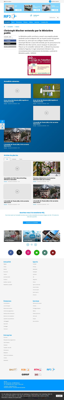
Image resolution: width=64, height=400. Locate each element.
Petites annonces (36, 313)
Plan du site (20, 384)
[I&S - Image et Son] (38, 374)
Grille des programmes (8, 310)
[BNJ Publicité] (13, 369)
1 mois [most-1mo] (20, 159)
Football (34, 264)
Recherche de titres (8, 308)
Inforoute (35, 316)
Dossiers (5, 279)
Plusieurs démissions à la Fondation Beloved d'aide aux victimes (44, 178)
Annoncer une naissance (9, 316)
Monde (5, 269)
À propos (5, 337)
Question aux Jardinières (9, 318)
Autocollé (6, 323)
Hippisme (35, 279)
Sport (13, 22)
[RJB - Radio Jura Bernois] (25, 369)
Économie (6, 271)
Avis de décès (36, 321)
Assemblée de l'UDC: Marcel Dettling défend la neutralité (15, 178)
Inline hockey (35, 287)
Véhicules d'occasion (37, 303)
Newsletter (6, 360)
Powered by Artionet (8, 387)
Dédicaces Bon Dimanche (9, 313)
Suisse (17, 26)
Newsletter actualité (8, 284)
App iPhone (45, 252)
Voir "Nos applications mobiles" (36, 236)
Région (5, 264)
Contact (5, 357)
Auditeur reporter (7, 282)
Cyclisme (35, 274)
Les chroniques (7, 305)
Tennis (34, 282)
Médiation (6, 352)
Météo (34, 310)
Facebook (11, 252)
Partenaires (6, 350)
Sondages (6, 326)
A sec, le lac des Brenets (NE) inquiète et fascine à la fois (16, 101)
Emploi (34, 318)
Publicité (5, 345)
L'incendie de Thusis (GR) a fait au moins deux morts (45, 123)
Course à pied (36, 289)
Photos (25, 22)
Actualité (7, 22)
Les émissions (6, 303)
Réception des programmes (9, 339)
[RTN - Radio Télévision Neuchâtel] (38, 369)
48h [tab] (7, 159)
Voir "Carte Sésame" (17, 236)
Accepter (59, 396)
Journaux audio (7, 276)
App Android (53, 252)
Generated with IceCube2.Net (19, 387)
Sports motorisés (36, 284)
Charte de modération (8, 355)
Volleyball (35, 271)
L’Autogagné (6, 321)
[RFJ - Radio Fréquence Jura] (51, 369)
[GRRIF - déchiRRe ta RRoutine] (25, 374)
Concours (6, 328)
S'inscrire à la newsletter (32, 222)
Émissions (19, 22)
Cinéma (34, 305)
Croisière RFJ (44, 22)
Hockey (34, 266)
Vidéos (31, 22)
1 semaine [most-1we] (14, 159)
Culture (5, 274)
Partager (8, 40)
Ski (33, 276)
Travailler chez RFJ (7, 347)
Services (36, 22)
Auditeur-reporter (55, 1)
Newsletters (36, 252)
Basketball (35, 269)
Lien (7, 46)
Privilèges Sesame (36, 308)
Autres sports (35, 292)
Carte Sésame (6, 342)
